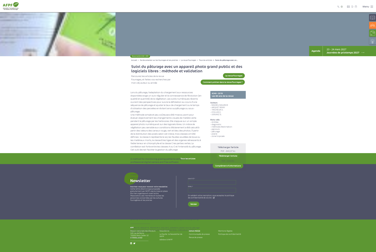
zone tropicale (218, 136)
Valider (193, 204)
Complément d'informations (228, 165)
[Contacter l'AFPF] (349, 7)
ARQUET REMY (218, 107)
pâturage (216, 131)
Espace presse (194, 231)
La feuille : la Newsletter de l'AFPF (171, 235)
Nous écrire (164, 231)
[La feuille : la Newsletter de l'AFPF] (353, 7)
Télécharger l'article (228, 156)
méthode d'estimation (222, 126)
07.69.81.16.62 (136, 237)
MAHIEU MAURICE (220, 105)
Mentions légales (225, 231)
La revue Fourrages (233, 75)
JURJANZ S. (216, 114)
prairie (214, 133)
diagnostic (216, 124)
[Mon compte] (344, 7)
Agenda (316, 51)
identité (191, 179)
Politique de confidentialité (229, 234)
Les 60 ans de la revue (223, 94)
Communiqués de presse (199, 234)
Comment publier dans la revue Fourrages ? (222, 82)
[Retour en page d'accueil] (11, 6)
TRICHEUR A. (217, 109)
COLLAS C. (216, 112)
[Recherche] (338, 7)
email (190, 187)
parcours (216, 129)
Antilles (215, 122)
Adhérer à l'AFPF (166, 239)
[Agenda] (358, 7)
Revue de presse (195, 237)
